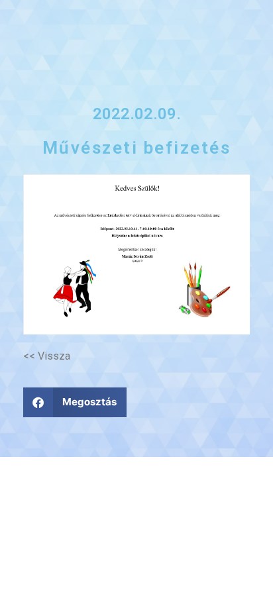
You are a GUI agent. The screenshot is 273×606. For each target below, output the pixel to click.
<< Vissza (46, 356)
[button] (75, 402)
